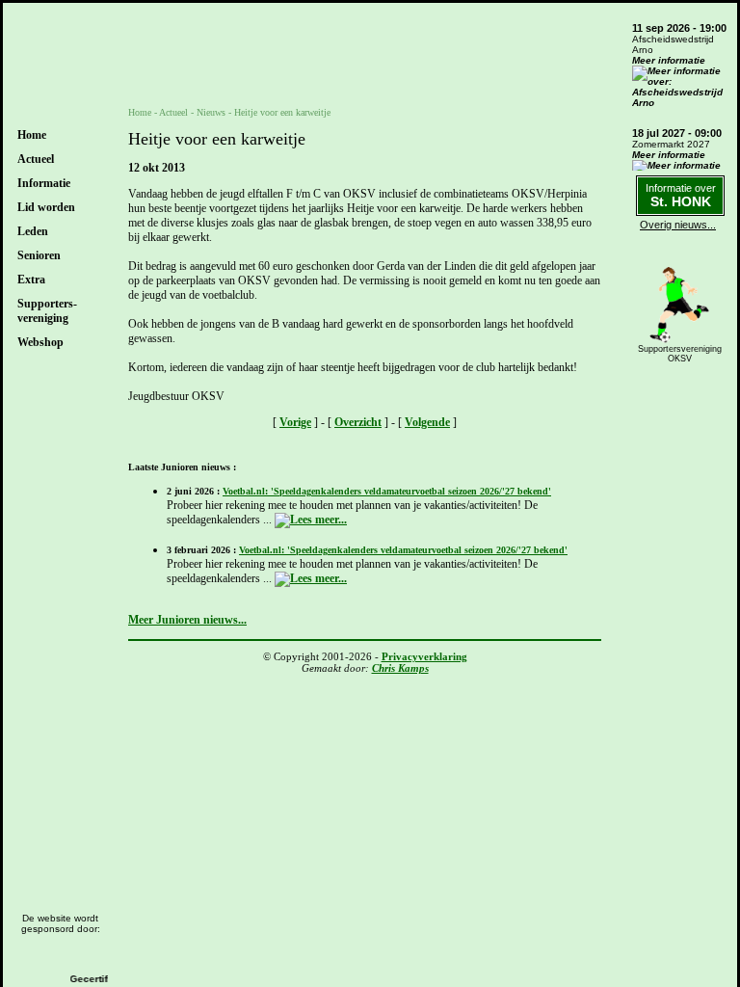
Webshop (40, 342)
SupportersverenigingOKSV (680, 353)
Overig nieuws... (678, 224)
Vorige (295, 422)
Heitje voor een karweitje (282, 112)
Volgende (427, 422)
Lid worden (46, 207)
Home (31, 135)
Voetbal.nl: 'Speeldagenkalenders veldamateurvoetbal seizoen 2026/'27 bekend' (387, 491)
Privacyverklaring (424, 656)
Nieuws (211, 112)
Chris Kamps (400, 668)
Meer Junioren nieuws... (187, 620)
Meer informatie (668, 60)
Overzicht (358, 422)
